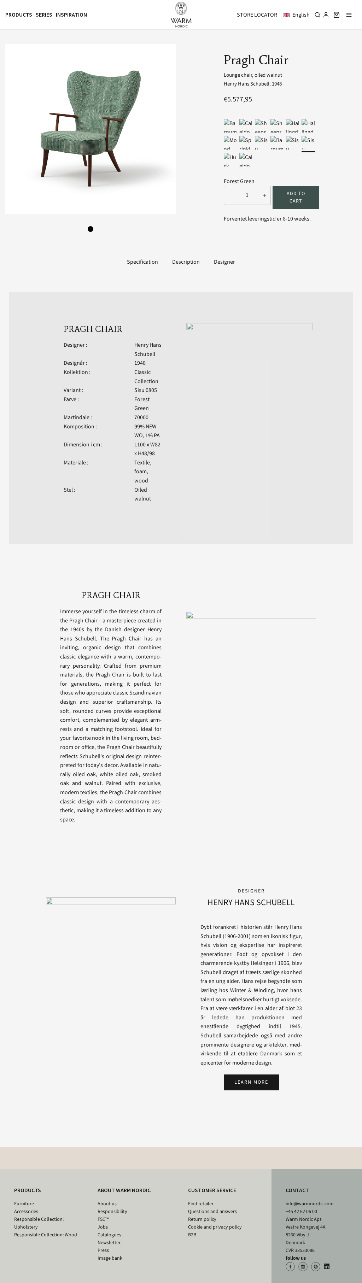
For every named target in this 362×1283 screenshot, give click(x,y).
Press (103, 1250)
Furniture (24, 1203)
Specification (142, 262)
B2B (192, 1234)
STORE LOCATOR (257, 15)
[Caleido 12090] (246, 159)
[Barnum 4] (277, 143)
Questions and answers (212, 1211)
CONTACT (297, 1190)
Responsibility (112, 1211)
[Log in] (326, 15)
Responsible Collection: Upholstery (39, 1223)
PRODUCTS (27, 1190)
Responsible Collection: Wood (45, 1234)
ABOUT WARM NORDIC (124, 1190)
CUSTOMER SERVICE (212, 1190)
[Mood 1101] (230, 143)
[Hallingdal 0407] (308, 126)
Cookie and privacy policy (215, 1227)
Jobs (103, 1227)
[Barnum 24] (230, 126)
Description (186, 262)
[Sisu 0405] (292, 143)
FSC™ (103, 1219)
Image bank (110, 1258)
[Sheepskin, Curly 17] (277, 126)
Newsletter (109, 1242)
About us (107, 1203)
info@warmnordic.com (310, 1203)
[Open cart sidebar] (336, 14)
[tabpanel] (90, 129)
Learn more (251, 1082)
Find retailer (201, 1203)
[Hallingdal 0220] (292, 126)
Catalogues (109, 1234)
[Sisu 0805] (308, 143)
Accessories (26, 1211)
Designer (224, 262)
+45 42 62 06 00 (301, 1211)
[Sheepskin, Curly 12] (261, 126)
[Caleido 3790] (246, 126)
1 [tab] (90, 229)
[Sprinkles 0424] (246, 143)
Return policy (202, 1219)
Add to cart (296, 197)
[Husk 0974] (230, 159)
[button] (298, 15)
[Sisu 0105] (261, 143)
